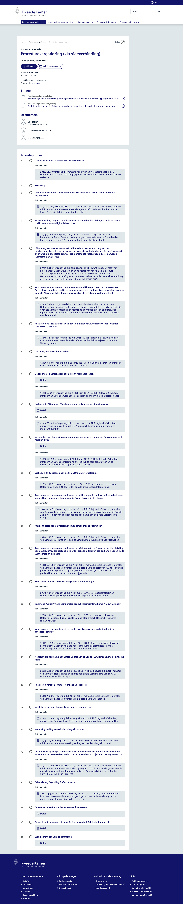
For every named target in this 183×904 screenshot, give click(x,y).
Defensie (36, 83)
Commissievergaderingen (58, 42)
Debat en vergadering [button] (32, 22)
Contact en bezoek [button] (128, 22)
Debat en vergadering (37, 42)
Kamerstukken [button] (85, 22)
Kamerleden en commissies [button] (60, 22)
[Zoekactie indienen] (159, 11)
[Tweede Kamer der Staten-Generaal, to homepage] (31, 11)
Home (23, 42)
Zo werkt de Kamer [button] (106, 22)
